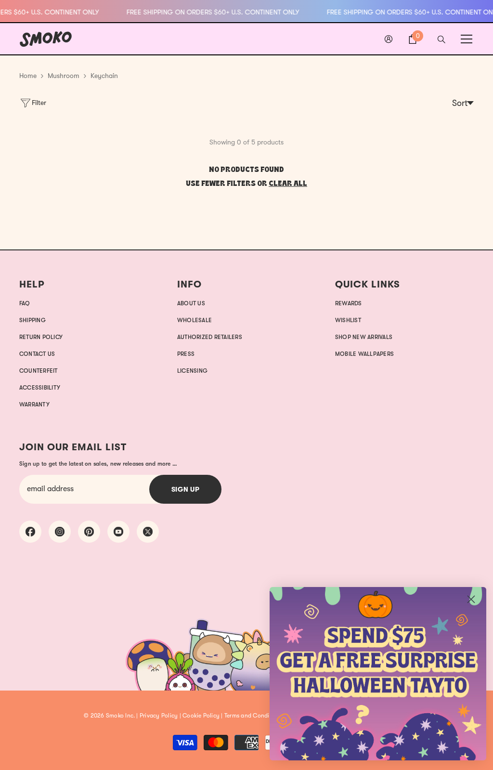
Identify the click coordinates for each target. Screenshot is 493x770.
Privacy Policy (159, 715)
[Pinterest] (89, 532)
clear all (288, 184)
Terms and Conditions (253, 715)
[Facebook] (30, 532)
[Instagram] (60, 532)
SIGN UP (185, 489)
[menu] (466, 39)
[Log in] (388, 39)
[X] (148, 532)
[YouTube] (118, 532)
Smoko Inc (119, 715)
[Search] (441, 39)
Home (28, 75)
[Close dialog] (471, 599)
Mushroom (63, 75)
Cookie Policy (201, 715)
